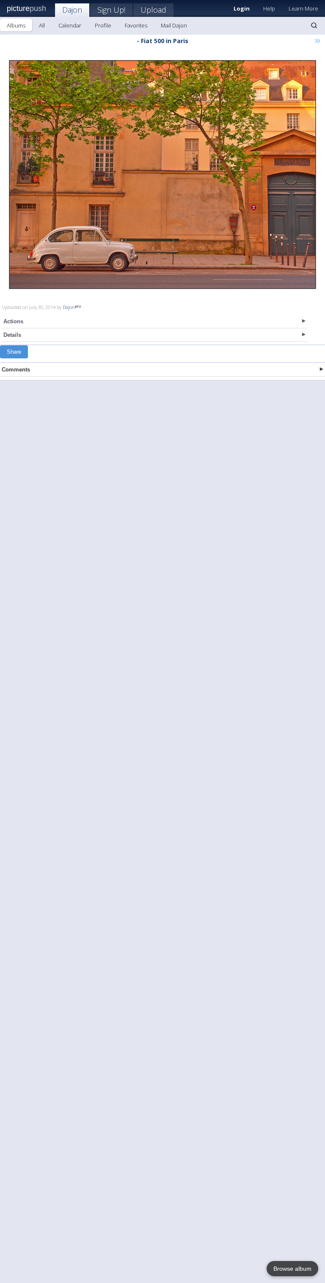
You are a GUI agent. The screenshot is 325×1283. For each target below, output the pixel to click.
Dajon (72, 10)
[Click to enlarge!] (162, 174)
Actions (13, 321)
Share (14, 352)
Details (12, 335)
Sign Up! (111, 10)
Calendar (69, 25)
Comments (16, 369)
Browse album (292, 1268)
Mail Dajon (174, 25)
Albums (16, 25)
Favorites (136, 25)
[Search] (314, 25)
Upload (153, 10)
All (42, 25)
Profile (103, 25)
